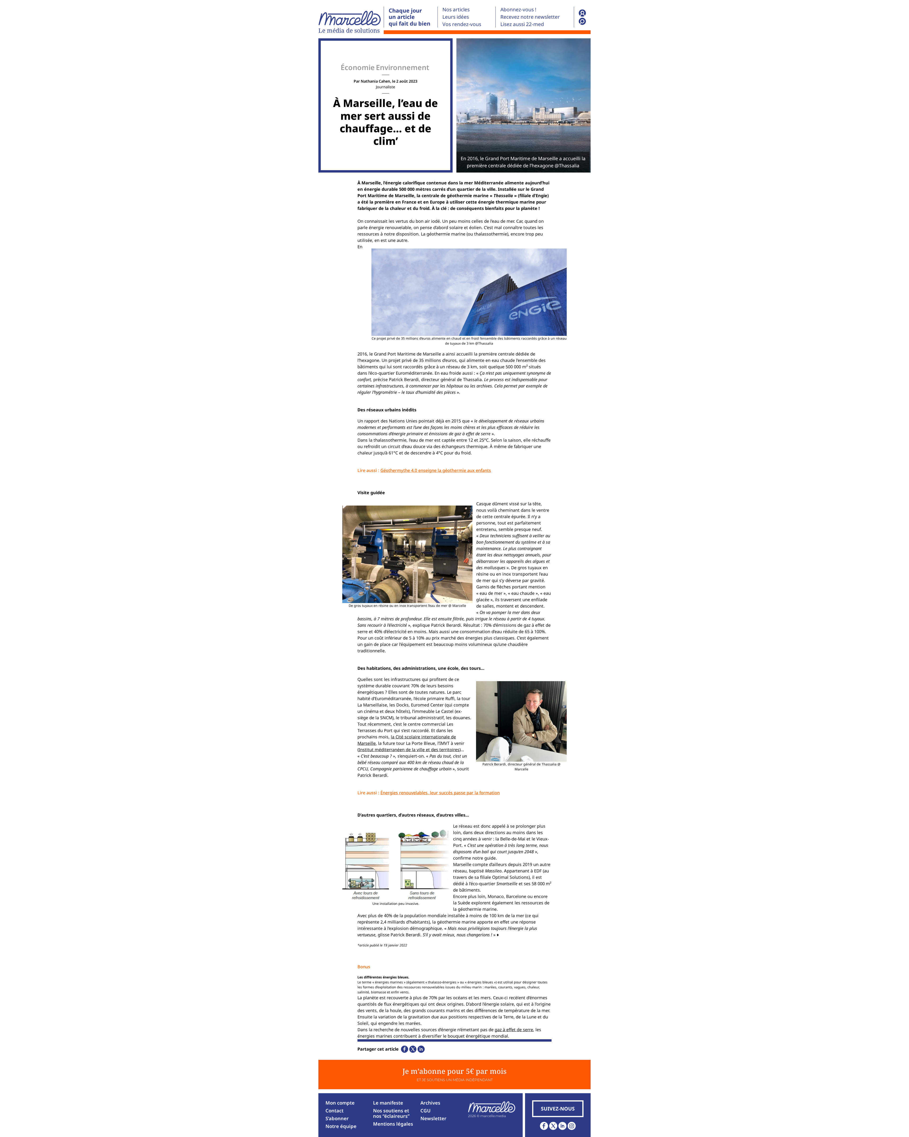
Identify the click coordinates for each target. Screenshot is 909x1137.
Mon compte (340, 1103)
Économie (358, 67)
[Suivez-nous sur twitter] (553, 1126)
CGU (425, 1110)
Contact (334, 1110)
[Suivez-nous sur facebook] (544, 1126)
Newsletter (433, 1118)
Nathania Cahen (375, 81)
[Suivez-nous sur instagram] (572, 1126)
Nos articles (456, 9)
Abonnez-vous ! (518, 9)
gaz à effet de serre (514, 1029)
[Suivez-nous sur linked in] (562, 1126)
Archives (430, 1103)
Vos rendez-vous (461, 24)
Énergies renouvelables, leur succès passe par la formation (440, 792)
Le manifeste (388, 1103)
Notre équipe (340, 1126)
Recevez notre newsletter (530, 16)
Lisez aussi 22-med (522, 24)
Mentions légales (393, 1124)
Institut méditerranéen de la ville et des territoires (409, 749)
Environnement (402, 67)
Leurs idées (455, 16)
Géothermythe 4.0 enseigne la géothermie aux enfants (435, 470)
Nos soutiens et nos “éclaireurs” (391, 1113)
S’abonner (337, 1118)
